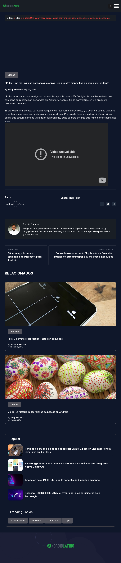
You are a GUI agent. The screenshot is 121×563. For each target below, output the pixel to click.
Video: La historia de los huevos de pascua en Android (38, 411)
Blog (18, 18)
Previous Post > (106, 249)
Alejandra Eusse (18, 344)
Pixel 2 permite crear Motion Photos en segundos (35, 338)
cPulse (20, 204)
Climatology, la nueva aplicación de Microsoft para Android (25, 257)
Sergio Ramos (15, 89)
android (10, 204)
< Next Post (13, 249)
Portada (10, 18)
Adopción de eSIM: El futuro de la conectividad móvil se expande (62, 479)
